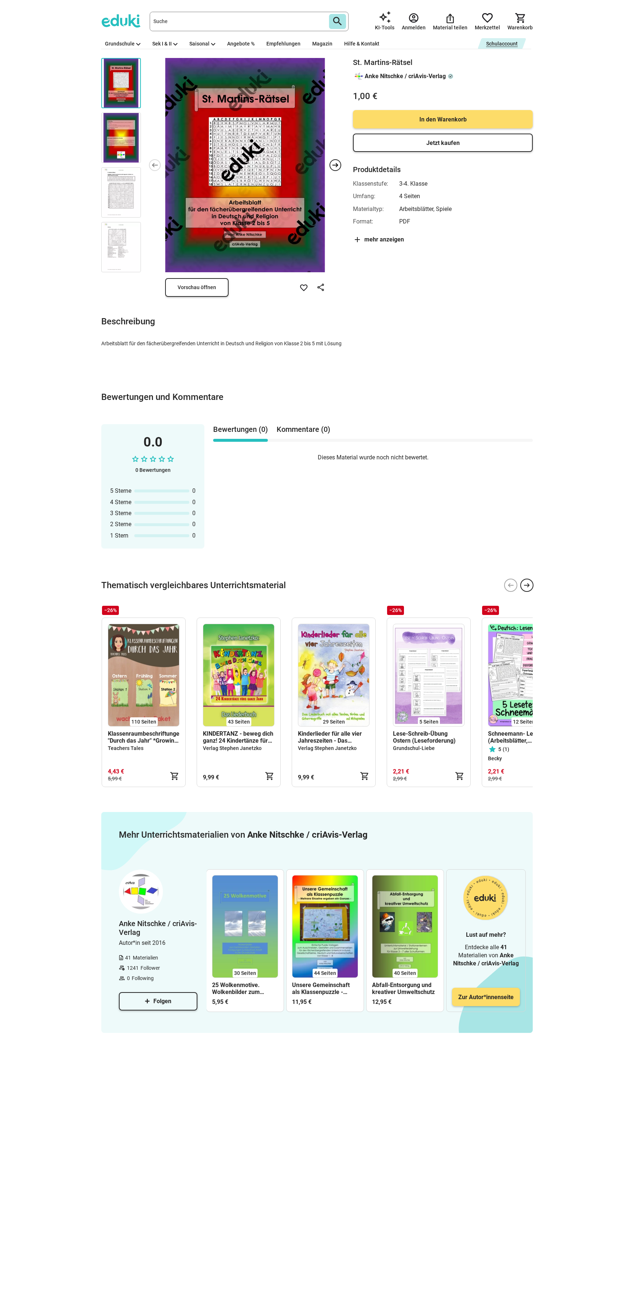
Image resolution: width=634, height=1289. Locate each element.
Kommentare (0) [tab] (303, 429)
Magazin (322, 44)
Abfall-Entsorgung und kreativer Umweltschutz (403, 988)
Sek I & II (162, 44)
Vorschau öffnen (197, 287)
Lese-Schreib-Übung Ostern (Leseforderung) (424, 737)
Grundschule (120, 44)
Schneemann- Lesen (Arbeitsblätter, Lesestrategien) (515, 737)
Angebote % (241, 44)
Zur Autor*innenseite (486, 997)
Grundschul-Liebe (414, 748)
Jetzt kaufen (443, 142)
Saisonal (199, 44)
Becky (495, 758)
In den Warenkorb (443, 119)
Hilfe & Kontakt (361, 44)
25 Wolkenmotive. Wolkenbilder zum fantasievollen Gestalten (244, 988)
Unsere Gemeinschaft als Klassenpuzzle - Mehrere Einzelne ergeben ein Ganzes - (321, 988)
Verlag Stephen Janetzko (232, 748)
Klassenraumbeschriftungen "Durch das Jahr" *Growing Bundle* (143, 737)
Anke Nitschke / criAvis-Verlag (405, 76)
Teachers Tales (125, 748)
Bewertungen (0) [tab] (240, 429)
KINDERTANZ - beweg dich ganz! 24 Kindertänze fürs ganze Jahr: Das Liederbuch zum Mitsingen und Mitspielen (238, 737)
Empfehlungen (283, 44)
